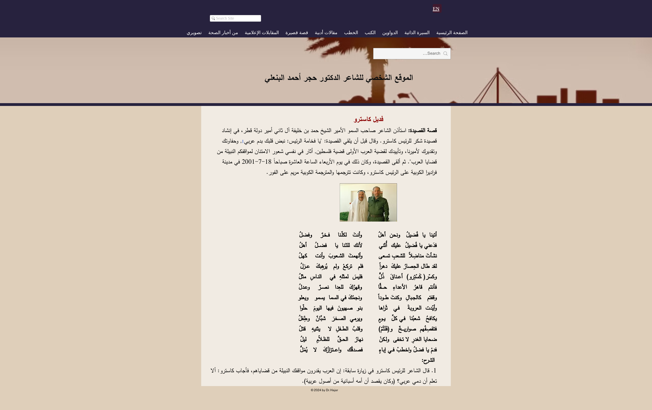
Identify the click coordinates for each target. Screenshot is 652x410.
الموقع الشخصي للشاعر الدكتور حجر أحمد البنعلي (339, 77)
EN (436, 8)
